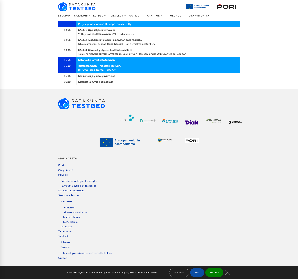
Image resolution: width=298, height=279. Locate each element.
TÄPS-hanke (70, 222)
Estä (197, 272)
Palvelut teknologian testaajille (78, 185)
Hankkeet (66, 201)
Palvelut (63, 174)
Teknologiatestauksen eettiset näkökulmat (87, 253)
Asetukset (179, 272)
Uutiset (62, 258)
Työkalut (65, 247)
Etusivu (62, 165)
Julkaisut (66, 242)
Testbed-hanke (72, 217)
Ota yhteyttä (65, 170)
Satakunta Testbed (69, 195)
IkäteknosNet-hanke (75, 212)
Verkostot (66, 226)
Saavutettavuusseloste (71, 190)
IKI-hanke (68, 207)
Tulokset (63, 236)
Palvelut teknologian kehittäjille (79, 181)
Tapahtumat (65, 231)
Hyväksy (214, 272)
